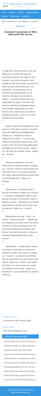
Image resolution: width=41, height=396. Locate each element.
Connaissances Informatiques (16, 21)
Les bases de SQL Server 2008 (17, 320)
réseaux (20, 12)
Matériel (12, 12)
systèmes (26, 16)
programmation (32, 12)
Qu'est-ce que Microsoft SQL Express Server (21, 380)
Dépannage (14, 16)
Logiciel (5, 16)
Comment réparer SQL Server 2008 (18, 350)
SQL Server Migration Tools (15, 331)
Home (4, 12)
